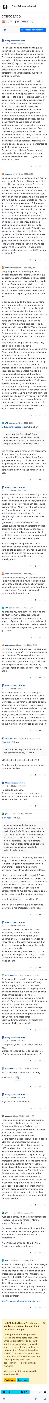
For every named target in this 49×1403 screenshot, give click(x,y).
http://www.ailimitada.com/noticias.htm (21, 1301)
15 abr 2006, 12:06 (25, 423)
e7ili (6, 423)
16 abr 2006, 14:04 (18, 688)
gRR (6, 814)
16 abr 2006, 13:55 (29, 645)
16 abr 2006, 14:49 (32, 738)
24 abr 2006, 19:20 (26, 1116)
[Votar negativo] (40, 166)
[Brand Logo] (6, 6)
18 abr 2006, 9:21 (18, 1041)
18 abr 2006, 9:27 (32, 1068)
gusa (7, 1116)
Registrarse (10, 1380)
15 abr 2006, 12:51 (18, 490)
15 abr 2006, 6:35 (26, 174)
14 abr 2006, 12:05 (18, 44)
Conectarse (23, 1380)
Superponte (10, 975)
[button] (3, 1399)
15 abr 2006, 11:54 (29, 268)
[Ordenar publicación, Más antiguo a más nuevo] (5, 29)
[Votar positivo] (30, 166)
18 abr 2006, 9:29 (18, 1098)
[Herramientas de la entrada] (45, 166)
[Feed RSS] (32, 22)
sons (7, 174)
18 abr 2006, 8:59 (18, 925)
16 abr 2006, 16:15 (18, 786)
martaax (8, 268)
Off (3, 22)
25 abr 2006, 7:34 (25, 1213)
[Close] (44, 1323)
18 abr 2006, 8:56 (25, 814)
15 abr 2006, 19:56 (29, 574)
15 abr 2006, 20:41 (25, 608)
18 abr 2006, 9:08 (32, 975)
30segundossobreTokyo (15, 41)
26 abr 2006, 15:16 (25, 1260)
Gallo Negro (10, 738)
